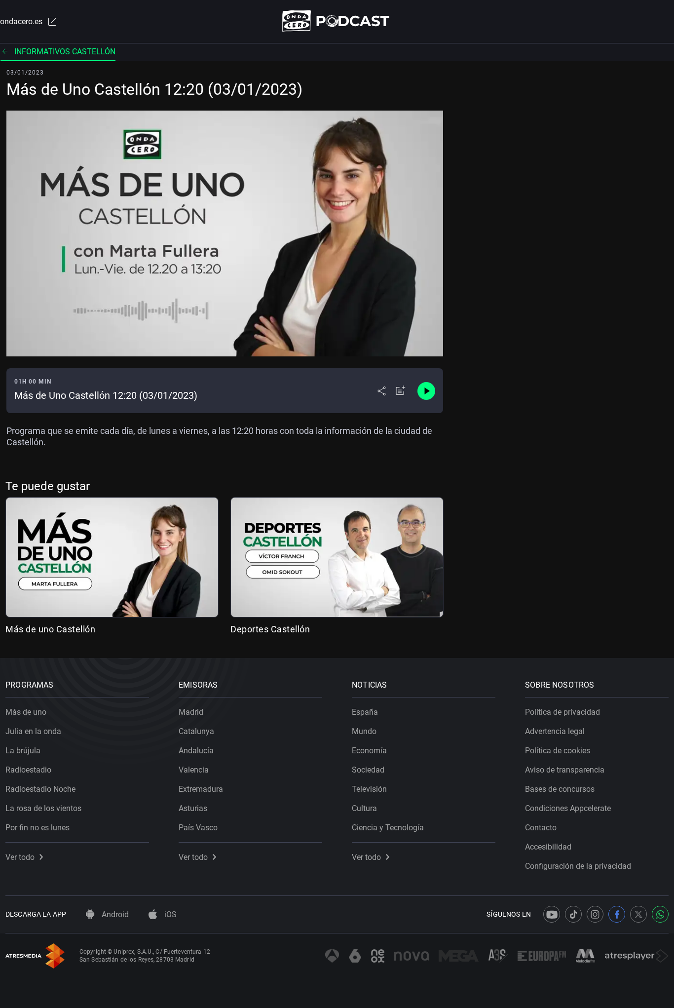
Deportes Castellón (270, 629)
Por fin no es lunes (37, 827)
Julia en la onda (33, 731)
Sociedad (368, 770)
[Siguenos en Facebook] (616, 914)
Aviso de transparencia (564, 770)
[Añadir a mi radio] (401, 391)
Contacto (541, 827)
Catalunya (196, 731)
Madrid (191, 712)
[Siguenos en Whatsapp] (660, 914)
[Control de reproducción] (426, 391)
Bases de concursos (560, 789)
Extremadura (201, 789)
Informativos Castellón (64, 51)
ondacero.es (21, 21)
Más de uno (25, 712)
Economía (369, 750)
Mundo (364, 731)
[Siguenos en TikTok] (573, 914)
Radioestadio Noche (40, 789)
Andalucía (196, 750)
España (365, 712)
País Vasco (198, 827)
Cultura (364, 808)
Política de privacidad (562, 712)
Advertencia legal (555, 731)
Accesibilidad (548, 847)
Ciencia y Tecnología (388, 827)
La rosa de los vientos (43, 808)
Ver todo (20, 857)
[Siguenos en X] (638, 914)
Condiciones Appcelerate (568, 808)
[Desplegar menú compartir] (382, 391)
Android (114, 914)
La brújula (22, 750)
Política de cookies (557, 750)
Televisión (369, 789)
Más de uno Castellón (50, 629)
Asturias (193, 808)
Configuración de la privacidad (578, 866)
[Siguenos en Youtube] (551, 914)
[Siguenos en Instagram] (595, 914)
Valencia (194, 770)
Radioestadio (28, 770)
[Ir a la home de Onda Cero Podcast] (337, 21)
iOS (169, 914)
